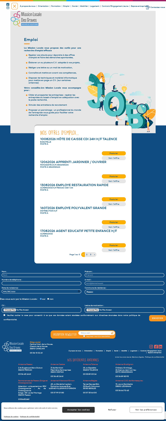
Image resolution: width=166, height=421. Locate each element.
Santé (75, 6)
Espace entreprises (139, 6)
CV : (3, 305)
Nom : (4, 271)
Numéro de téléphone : (12, 280)
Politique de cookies (11, 417)
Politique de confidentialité (30, 417)
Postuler (114, 153)
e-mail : (88, 280)
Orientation (43, 6)
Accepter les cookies (78, 410)
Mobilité (84, 6)
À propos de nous (27, 6)
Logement (94, 6)
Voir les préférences (146, 410)
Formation (56, 6)
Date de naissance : (10, 288)
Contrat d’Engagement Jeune (115, 6)
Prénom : (89, 271)
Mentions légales (138, 357)
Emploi (66, 6)
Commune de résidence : (95, 288)
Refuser (112, 410)
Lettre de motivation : (94, 305)
